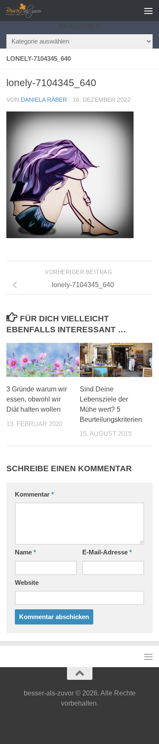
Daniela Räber (44, 100)
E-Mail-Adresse (107, 552)
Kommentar (34, 494)
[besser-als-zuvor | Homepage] (29, 10)
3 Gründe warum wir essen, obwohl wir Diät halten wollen (36, 399)
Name (25, 552)
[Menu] (148, 10)
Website (27, 582)
